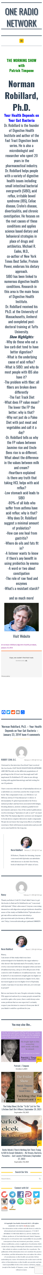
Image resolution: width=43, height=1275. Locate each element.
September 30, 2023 (21, 1112)
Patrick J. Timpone (21, 1065)
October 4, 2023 (21, 1069)
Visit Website (21, 636)
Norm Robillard (17, 850)
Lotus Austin (29, 1226)
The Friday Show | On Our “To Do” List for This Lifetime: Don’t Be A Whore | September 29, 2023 (21, 1108)
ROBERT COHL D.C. (8, 759)
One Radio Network (21, 17)
